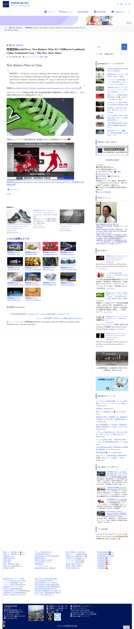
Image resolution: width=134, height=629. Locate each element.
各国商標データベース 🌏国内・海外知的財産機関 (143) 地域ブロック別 (117, 133)
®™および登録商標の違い (43, 552)
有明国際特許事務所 (112, 160)
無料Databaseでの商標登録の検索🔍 (46, 579)
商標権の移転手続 (9, 558)
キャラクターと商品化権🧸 (75, 562)
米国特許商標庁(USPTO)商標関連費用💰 (16, 591)
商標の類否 (7, 560)
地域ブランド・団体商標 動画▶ (76, 554)
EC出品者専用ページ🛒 (42, 562)
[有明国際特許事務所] (112, 150)
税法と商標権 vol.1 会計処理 (75, 552)
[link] (128, 12)
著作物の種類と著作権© (74, 564)
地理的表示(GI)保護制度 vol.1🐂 (76, 556)
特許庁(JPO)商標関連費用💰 (12, 589)
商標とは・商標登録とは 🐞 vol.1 (107, 412)
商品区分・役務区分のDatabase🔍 (14, 595)
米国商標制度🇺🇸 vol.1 (104, 558)
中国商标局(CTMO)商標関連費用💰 (14, 593)
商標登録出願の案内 (20, 3)
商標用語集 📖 (39, 564)
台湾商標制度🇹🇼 (102, 568)
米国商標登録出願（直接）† (106, 556)
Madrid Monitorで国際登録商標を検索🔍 (48, 593)
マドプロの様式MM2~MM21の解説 (14, 581)
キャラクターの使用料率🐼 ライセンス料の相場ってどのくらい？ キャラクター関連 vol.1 (117, 82)
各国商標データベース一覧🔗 (13, 587)
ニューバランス (32, 57)
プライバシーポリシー (79, 608)
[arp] (129, 4)
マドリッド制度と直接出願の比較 (14, 585)
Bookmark (75, 616)
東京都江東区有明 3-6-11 (13, 610)
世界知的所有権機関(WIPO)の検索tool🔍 (48, 591)
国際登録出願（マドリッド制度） (14, 579)
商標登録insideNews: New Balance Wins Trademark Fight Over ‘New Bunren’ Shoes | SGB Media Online (19, 226)
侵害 (46, 57)
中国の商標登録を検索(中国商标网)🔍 (47, 585)
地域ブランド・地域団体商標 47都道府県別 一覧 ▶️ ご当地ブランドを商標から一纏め (117, 97)
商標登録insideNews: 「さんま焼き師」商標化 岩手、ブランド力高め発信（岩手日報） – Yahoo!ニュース (117, 473)
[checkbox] (3, 625)
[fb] (117, 4)
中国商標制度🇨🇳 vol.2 (104, 564)
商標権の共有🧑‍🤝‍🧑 (8, 568)
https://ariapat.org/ (103, 174)
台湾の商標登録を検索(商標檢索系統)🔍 (48, 587)
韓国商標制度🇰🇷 (102, 566)
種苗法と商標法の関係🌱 (74, 566)
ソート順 (99, 54)
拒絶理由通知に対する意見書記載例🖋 (47, 556)
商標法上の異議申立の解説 (43, 560)
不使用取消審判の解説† (42, 554)
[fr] (125, 4)
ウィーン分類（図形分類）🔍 (44, 595)
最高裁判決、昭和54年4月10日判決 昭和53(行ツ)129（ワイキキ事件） (117, 110)
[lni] (121, 4)
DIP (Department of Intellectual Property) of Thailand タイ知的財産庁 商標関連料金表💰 (116, 513)
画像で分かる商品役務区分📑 (13, 566)
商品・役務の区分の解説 (11, 564)
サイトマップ (84, 616)
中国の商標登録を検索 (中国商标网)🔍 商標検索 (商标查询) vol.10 (117, 125)
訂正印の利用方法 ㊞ (72, 568)
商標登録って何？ (9, 556)
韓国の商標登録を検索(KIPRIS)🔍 (46, 589)
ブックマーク (14, 189)
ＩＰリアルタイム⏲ (41, 566)
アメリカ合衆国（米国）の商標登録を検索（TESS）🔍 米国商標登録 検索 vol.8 (117, 118)
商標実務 (99, 409)
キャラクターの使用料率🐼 (75, 560)
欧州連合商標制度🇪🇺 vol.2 (105, 554)
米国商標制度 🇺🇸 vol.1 (103, 452)
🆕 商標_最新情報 (15, 28)
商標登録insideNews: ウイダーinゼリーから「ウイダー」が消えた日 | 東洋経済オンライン (117, 90)
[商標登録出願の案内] (6, 4)
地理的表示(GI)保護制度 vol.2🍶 (76, 558)
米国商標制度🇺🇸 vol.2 (104, 560)
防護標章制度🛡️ (40, 558)
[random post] (101, 473)
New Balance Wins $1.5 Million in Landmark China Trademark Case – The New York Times (46, 88)
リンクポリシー (86, 606)
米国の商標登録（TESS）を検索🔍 (46, 583)
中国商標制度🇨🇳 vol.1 (104, 562)
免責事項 (75, 606)
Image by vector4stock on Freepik (84, 612)
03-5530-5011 (10, 616)
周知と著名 (7, 562)
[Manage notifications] (3, 622)
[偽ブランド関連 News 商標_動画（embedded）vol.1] (72, 216)
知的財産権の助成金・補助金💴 (45, 568)
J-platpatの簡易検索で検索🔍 (44, 581)
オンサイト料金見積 (104, 192)
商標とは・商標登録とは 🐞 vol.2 (14, 554)
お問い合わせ (102, 178)
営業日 (118, 172)
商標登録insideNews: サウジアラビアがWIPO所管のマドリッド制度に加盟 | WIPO (116, 318)
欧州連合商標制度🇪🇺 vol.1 (105, 552)
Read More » (103, 268)
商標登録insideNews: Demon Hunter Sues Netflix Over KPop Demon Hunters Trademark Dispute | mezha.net (116, 258)
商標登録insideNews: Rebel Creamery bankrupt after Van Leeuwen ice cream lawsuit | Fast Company (115, 335)
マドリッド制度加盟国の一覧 (12, 583)
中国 (41, 57)
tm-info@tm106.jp (11, 618)
